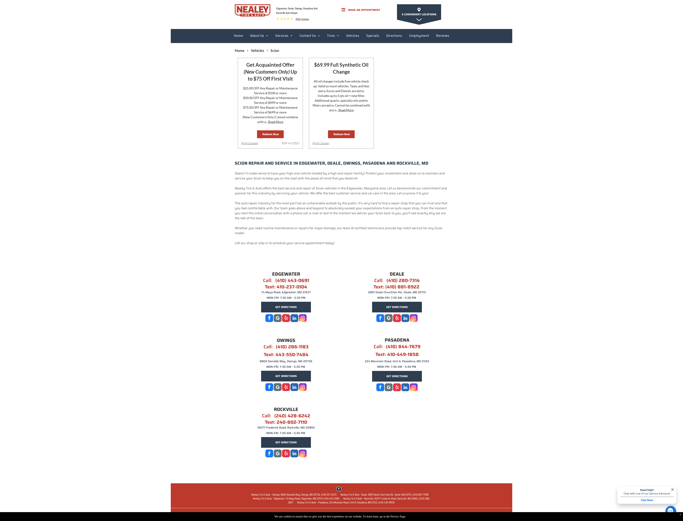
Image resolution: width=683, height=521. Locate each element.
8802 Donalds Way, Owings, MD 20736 (286, 361)
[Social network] (389, 318)
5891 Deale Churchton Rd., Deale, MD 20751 (397, 292)
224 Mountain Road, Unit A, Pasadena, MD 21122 (397, 361)
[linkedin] (294, 318)
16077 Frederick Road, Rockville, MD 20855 (286, 427)
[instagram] (303, 318)
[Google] (278, 318)
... (274, 122)
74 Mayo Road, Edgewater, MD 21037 (286, 292)
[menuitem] (238, 36)
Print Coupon (249, 143)
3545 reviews (302, 19)
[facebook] (269, 318)
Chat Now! (647, 500)
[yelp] (286, 318)
